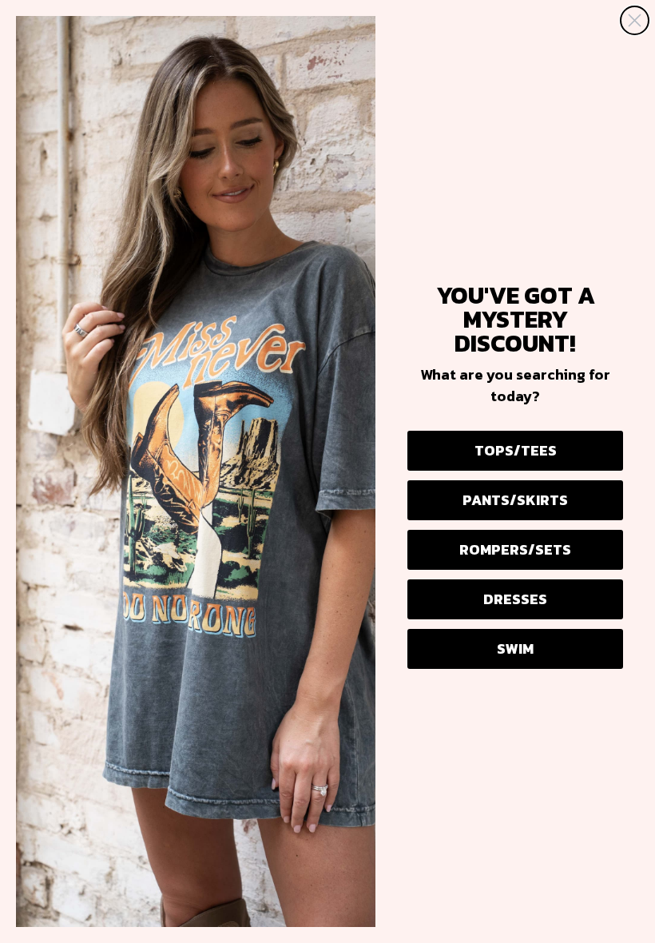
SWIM (515, 648)
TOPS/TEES (515, 450)
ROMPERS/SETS (515, 549)
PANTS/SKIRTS (515, 500)
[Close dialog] (635, 20)
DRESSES (515, 599)
